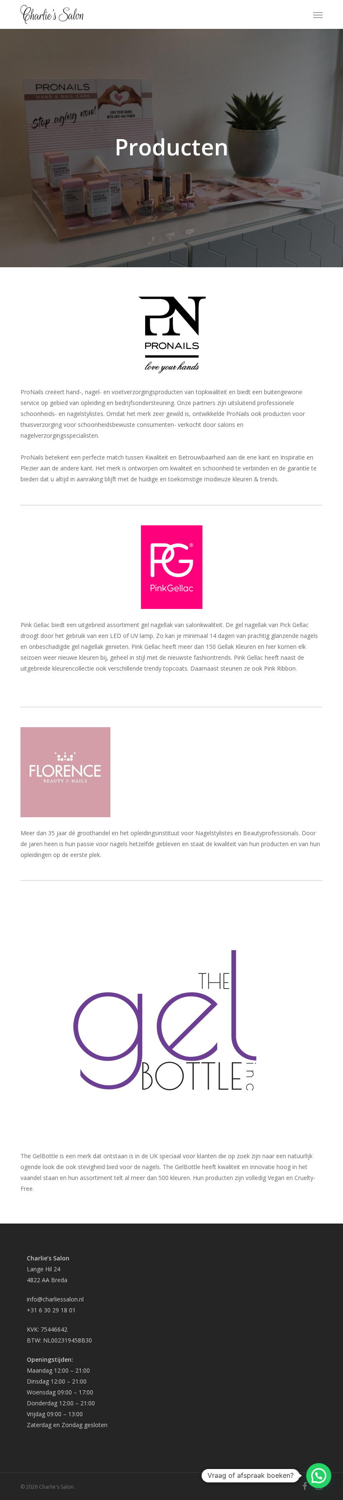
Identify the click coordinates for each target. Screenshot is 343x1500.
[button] (318, 14)
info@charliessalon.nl (55, 1299)
